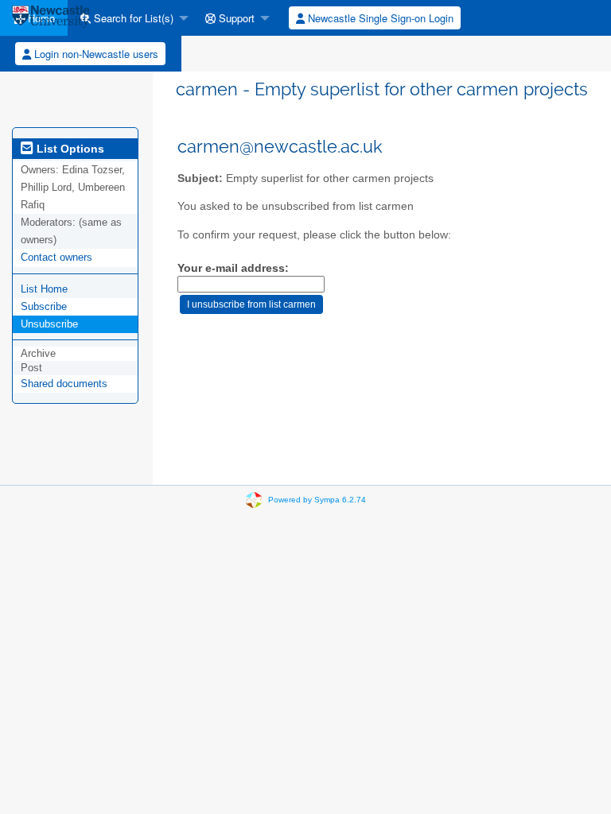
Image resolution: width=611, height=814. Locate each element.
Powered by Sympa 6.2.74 (317, 499)
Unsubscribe (49, 324)
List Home (44, 289)
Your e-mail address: (233, 268)
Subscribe (44, 306)
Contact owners (56, 257)
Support (235, 17)
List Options (68, 148)
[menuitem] (130, 18)
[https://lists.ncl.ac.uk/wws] (51, 18)
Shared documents (64, 384)
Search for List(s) (132, 17)
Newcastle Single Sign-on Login (379, 17)
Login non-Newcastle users (94, 53)
